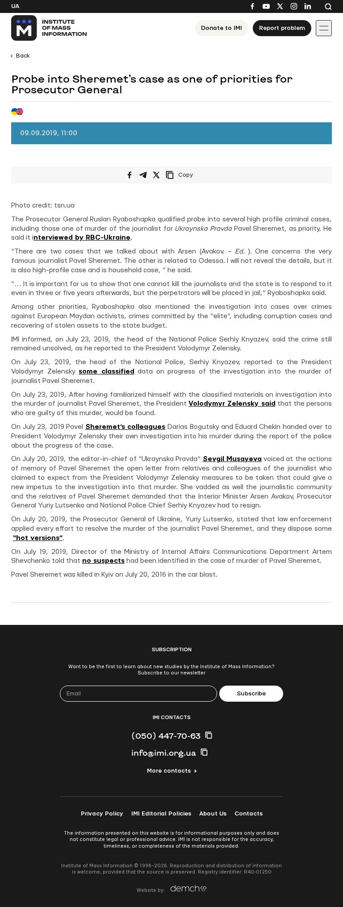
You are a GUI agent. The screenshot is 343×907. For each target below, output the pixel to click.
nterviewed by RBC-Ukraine (81, 237)
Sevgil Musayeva (232, 459)
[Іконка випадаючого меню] (324, 28)
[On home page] (49, 28)
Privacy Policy (102, 814)
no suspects (103, 561)
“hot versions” (38, 538)
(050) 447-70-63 (166, 736)
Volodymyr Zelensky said (231, 403)
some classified (106, 371)
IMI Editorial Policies (161, 814)
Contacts (248, 814)
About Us (212, 814)
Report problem (282, 28)
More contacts (169, 771)
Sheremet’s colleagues (125, 427)
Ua (15, 6)
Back (23, 56)
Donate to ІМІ (221, 28)
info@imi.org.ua (163, 753)
